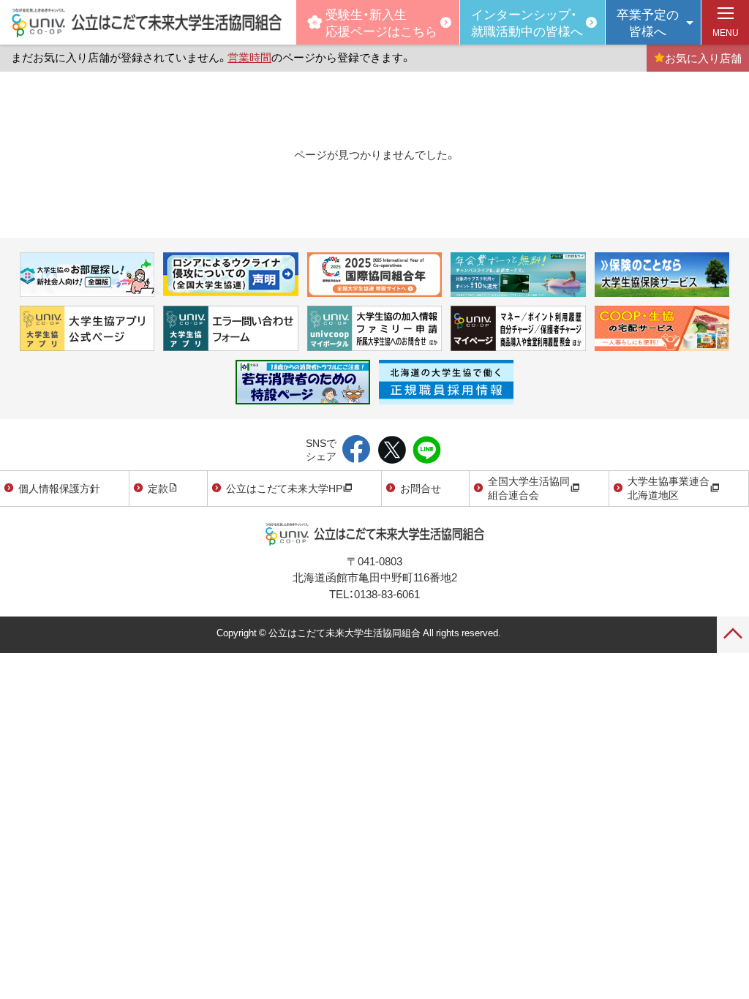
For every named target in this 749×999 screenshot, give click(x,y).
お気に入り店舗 (703, 58)
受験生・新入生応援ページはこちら (381, 21)
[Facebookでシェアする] (356, 450)
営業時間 (249, 57)
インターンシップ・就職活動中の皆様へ (527, 21)
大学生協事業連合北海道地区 (669, 487)
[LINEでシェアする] (426, 450)
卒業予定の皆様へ (648, 21)
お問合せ (420, 487)
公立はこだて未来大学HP (284, 487)
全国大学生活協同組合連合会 (529, 487)
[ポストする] (391, 450)
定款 (158, 487)
